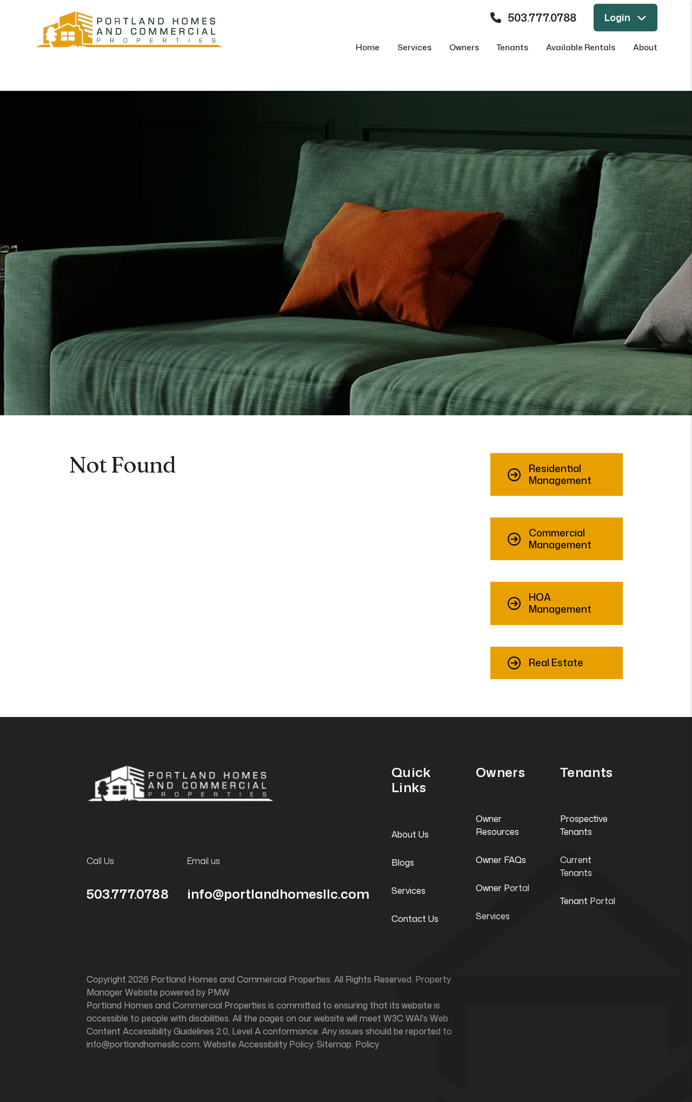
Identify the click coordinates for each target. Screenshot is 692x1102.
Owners (464, 47)
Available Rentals (580, 47)
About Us (410, 834)
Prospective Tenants (584, 825)
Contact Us (414, 919)
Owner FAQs (501, 860)
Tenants (512, 47)
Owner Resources (497, 825)
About (645, 47)
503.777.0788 (542, 17)
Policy (367, 1044)
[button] (557, 474)
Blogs (402, 862)
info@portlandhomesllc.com (278, 894)
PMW (219, 992)
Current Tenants (576, 866)
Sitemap (334, 1044)
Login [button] (617, 17)
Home (368, 47)
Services (414, 47)
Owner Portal (502, 888)
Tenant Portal (587, 901)
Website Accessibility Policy (258, 1044)
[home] (129, 28)
